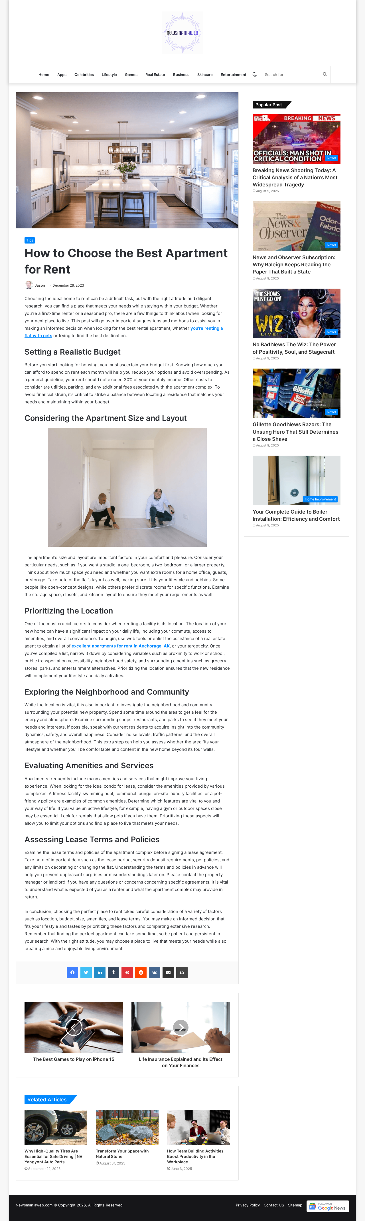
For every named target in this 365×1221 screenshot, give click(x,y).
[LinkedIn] (100, 972)
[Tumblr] (113, 972)
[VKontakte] (154, 972)
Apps (61, 74)
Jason (40, 285)
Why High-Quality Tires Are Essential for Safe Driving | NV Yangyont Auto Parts (53, 1156)
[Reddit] (141, 972)
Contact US (274, 1205)
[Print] (182, 972)
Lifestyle (109, 74)
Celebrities (84, 74)
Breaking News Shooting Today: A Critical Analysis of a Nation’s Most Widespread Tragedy (295, 177)
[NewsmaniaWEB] (182, 32)
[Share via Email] (168, 972)
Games (131, 74)
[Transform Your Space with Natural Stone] (127, 1127)
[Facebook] (72, 972)
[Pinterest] (127, 972)
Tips (29, 240)
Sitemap (295, 1205)
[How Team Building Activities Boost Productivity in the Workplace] (198, 1127)
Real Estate (155, 74)
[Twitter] (86, 972)
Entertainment (233, 74)
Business (181, 74)
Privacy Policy (248, 1205)
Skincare (205, 74)
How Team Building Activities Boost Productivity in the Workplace (195, 1156)
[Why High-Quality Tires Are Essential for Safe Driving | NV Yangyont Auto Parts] (56, 1127)
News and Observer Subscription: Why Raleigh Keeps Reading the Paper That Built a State (294, 264)
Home (43, 74)
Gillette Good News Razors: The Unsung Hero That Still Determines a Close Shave (295, 431)
